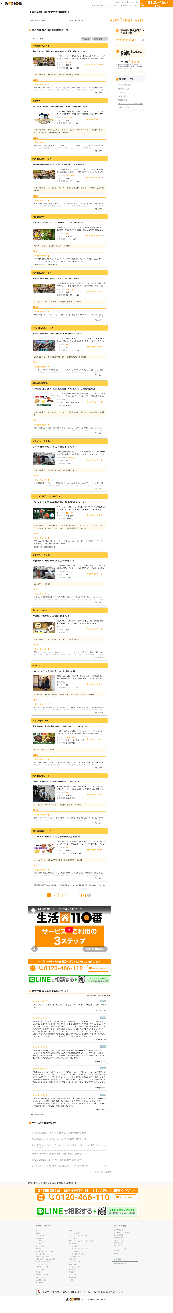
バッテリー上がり (74, 1262)
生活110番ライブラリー (129, 5)
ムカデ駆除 (123, 96)
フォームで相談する (99, 968)
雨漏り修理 (72, 1259)
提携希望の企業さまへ (121, 1264)
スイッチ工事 (40, 1254)
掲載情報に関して (119, 1238)
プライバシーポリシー (121, 1248)
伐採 (70, 1230)
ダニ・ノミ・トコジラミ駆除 (130, 103)
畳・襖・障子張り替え (43, 1262)
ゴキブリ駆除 (123, 89)
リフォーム (72, 1275)
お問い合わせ (118, 1243)
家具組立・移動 (41, 1280)
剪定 (37, 1230)
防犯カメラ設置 (41, 1277)
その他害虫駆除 (124, 85)
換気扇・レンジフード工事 (44, 1251)
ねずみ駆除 (72, 1243)
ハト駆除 (39, 1243)
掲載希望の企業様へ (120, 2)
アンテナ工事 (73, 1246)
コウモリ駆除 (40, 1246)
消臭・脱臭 (72, 1264)
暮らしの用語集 (118, 1235)
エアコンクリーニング (43, 1267)
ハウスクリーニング (42, 1264)
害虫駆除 (44, 1183)
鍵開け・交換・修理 (42, 1256)
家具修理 (72, 1269)
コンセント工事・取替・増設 (78, 1249)
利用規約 (116, 1251)
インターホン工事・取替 (77, 1254)
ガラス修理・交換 (74, 1256)
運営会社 (116, 1253)
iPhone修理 (39, 1282)
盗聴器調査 (72, 1277)
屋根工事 (39, 1272)
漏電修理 (39, 1249)
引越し (71, 1280)
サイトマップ (118, 1245)
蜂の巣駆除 (123, 100)
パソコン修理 (40, 1269)
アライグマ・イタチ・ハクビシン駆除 (81, 1241)
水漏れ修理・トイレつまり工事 (46, 1259)
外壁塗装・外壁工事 (42, 1275)
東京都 (52, 1183)
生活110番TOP (33, 1183)
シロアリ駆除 (123, 107)
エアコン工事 (73, 1251)
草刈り (38, 1233)
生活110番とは (97, 5)
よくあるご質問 (133, 2)
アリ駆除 (122, 92)
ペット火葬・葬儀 (74, 1267)
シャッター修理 (74, 1233)
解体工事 (72, 1272)
